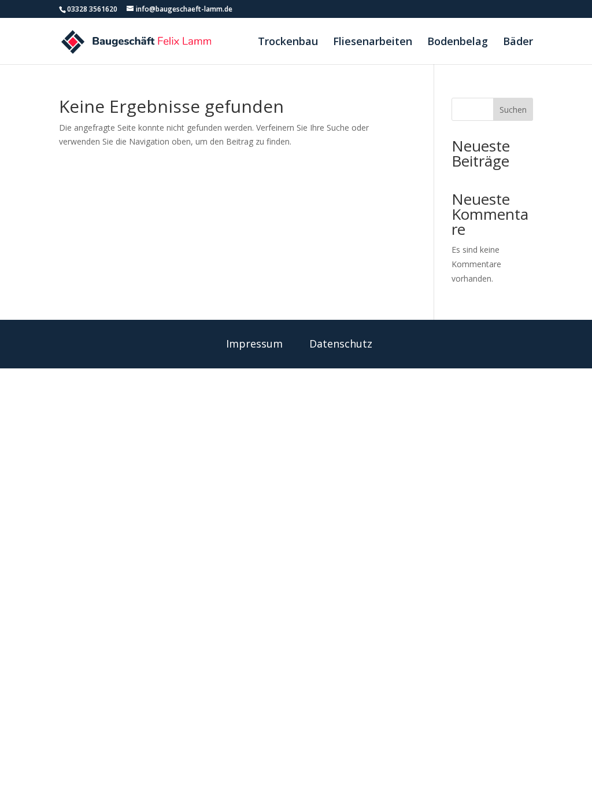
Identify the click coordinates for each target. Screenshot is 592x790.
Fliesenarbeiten (372, 42)
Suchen (513, 109)
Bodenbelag (457, 42)
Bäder (518, 42)
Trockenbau (288, 42)
